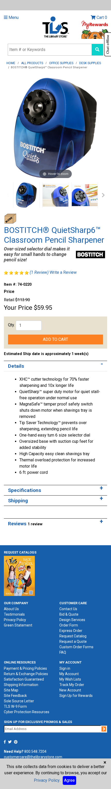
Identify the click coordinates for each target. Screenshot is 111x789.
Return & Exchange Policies (26, 674)
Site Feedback (15, 696)
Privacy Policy (15, 620)
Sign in (64, 668)
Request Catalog (72, 636)
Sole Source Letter (19, 701)
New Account (70, 690)
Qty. (11, 324)
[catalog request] (19, 575)
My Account (69, 674)
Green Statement (18, 625)
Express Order (70, 631)
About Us (11, 609)
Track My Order (71, 685)
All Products (32, 63)
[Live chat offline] (107, 44)
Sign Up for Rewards (76, 696)
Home (10, 63)
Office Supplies (61, 63)
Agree (69, 780)
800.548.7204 (35, 751)
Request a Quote (73, 641)
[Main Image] (26, 195)
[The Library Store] (55, 26)
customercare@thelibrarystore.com (33, 757)
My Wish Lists (70, 679)
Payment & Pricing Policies (25, 668)
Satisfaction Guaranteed (24, 679)
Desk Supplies (90, 63)
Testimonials (14, 614)
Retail (9, 299)
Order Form (68, 625)
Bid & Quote (68, 614)
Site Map (11, 690)
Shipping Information (21, 685)
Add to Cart (55, 339)
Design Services (72, 620)
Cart (101, 17)
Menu (13, 17)
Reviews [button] (25, 524)
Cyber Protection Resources (26, 712)
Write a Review (63, 272)
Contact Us (68, 609)
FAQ (62, 652)
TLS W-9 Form (15, 706)
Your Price (18, 307)
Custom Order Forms (76, 647)
